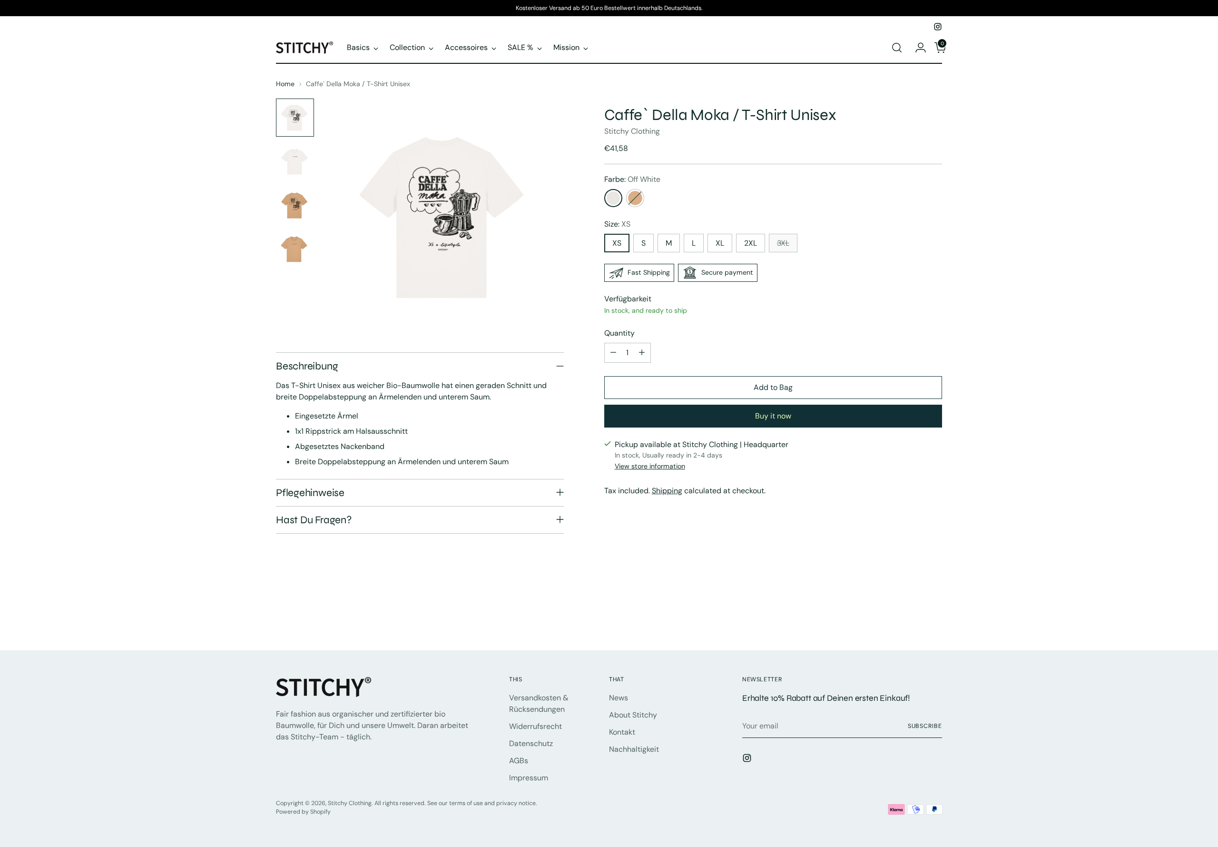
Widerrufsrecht (535, 726)
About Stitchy (633, 715)
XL (720, 243)
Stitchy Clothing (632, 131)
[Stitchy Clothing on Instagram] (937, 26)
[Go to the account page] (916, 47)
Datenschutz (531, 743)
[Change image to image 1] (295, 118)
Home (285, 84)
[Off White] (613, 198)
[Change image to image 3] (295, 205)
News (618, 698)
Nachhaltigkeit (634, 749)
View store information (650, 466)
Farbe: (632, 179)
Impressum (528, 778)
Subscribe (925, 726)
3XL (783, 243)
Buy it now (773, 416)
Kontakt (622, 732)
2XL (750, 243)
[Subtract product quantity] (613, 352)
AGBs (518, 761)
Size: (617, 224)
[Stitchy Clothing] (304, 47)
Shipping (667, 491)
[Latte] (635, 198)
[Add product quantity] (641, 352)
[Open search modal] (896, 47)
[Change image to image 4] (295, 249)
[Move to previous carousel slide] (912, 617)
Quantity (619, 333)
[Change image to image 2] (295, 161)
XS (616, 243)
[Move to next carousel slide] (934, 617)
